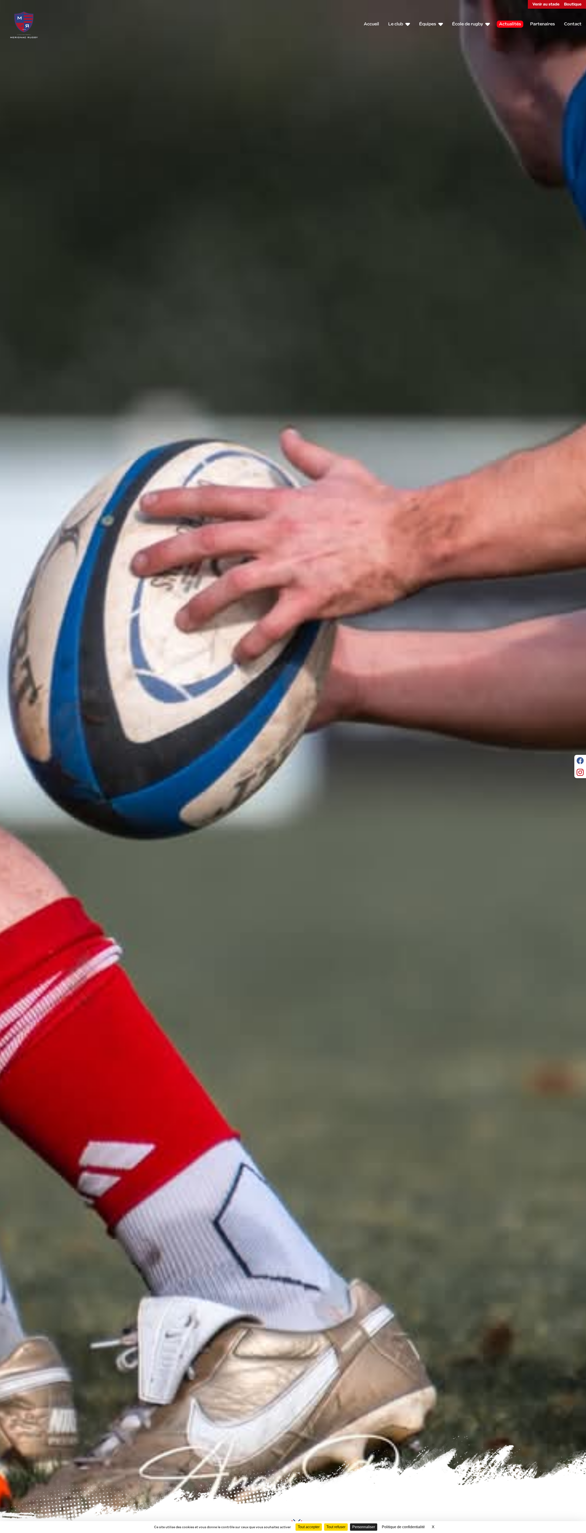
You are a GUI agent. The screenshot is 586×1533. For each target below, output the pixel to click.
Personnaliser (363, 1527)
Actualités (510, 23)
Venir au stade (545, 4)
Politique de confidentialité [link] (403, 1527)
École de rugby (467, 23)
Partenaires (542, 23)
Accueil (371, 23)
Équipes (427, 23)
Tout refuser (335, 1527)
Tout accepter (309, 1527)
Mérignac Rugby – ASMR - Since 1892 (24, 24)
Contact (572, 23)
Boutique (572, 4)
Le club (395, 23)
